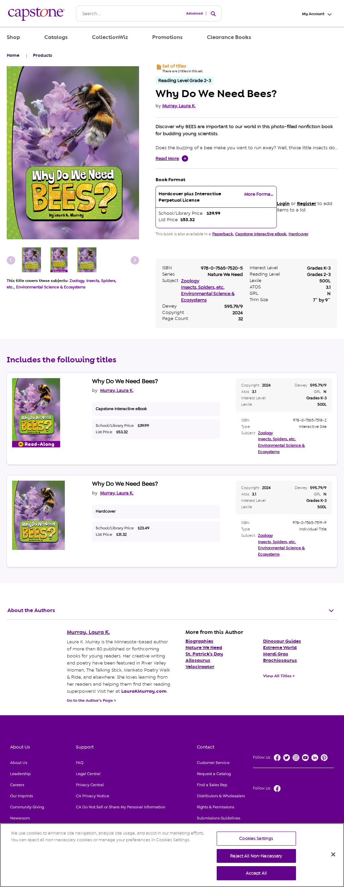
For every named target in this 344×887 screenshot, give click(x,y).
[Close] (333, 854)
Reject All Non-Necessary (256, 855)
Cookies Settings (256, 838)
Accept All (256, 873)
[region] (172, 855)
